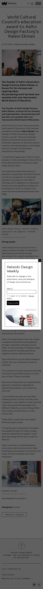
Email (10, 288)
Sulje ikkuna (31, 309)
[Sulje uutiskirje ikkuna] (39, 260)
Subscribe (13, 303)
